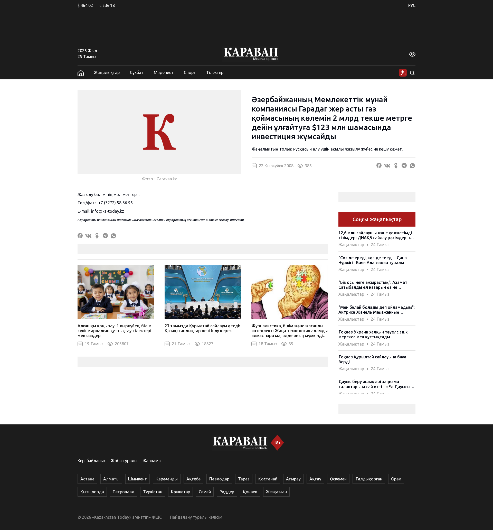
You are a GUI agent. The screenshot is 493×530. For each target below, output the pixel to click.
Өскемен (338, 479)
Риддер (227, 491)
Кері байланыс (92, 460)
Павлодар (219, 479)
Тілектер (214, 72)
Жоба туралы (124, 460)
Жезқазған (276, 491)
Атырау (293, 479)
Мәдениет (164, 72)
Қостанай (267, 479)
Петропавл (123, 491)
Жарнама (152, 460)
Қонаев (250, 491)
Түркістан (152, 491)
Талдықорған (368, 479)
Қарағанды (167, 479)
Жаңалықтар (107, 72)
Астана (87, 479)
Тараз (244, 479)
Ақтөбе (193, 479)
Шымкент (137, 479)
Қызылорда (92, 491)
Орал (396, 479)
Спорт (190, 72)
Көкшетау (180, 491)
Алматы (111, 479)
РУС (411, 5)
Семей (205, 491)
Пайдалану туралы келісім (196, 517)
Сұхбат (137, 72)
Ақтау (315, 479)
